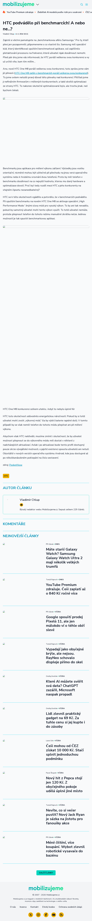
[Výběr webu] (37, 4)
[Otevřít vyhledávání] (82, 4)
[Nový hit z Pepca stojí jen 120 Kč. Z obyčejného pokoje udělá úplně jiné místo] (23, 783)
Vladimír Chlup (8, 34)
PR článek (49, 544)
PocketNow (15, 465)
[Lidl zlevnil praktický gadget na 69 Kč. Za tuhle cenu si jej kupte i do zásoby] (23, 718)
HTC (6, 476)
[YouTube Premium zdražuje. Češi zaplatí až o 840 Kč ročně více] (23, 589)
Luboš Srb (49, 741)
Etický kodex (48, 906)
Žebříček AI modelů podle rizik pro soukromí (59, 12)
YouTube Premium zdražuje (20, 12)
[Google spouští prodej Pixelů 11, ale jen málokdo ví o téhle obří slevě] (23, 622)
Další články (46, 872)
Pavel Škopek (51, 773)
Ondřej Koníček (51, 676)
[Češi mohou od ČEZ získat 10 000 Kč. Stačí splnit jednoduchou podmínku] (23, 751)
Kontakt (34, 906)
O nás (13, 906)
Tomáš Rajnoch (52, 579)
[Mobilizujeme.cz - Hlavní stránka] (18, 4)
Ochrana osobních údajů (70, 906)
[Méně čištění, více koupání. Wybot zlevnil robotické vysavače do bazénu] (23, 847)
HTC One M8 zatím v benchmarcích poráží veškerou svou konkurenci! (51, 73)
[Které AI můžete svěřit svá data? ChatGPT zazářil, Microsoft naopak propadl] (23, 686)
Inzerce (23, 906)
